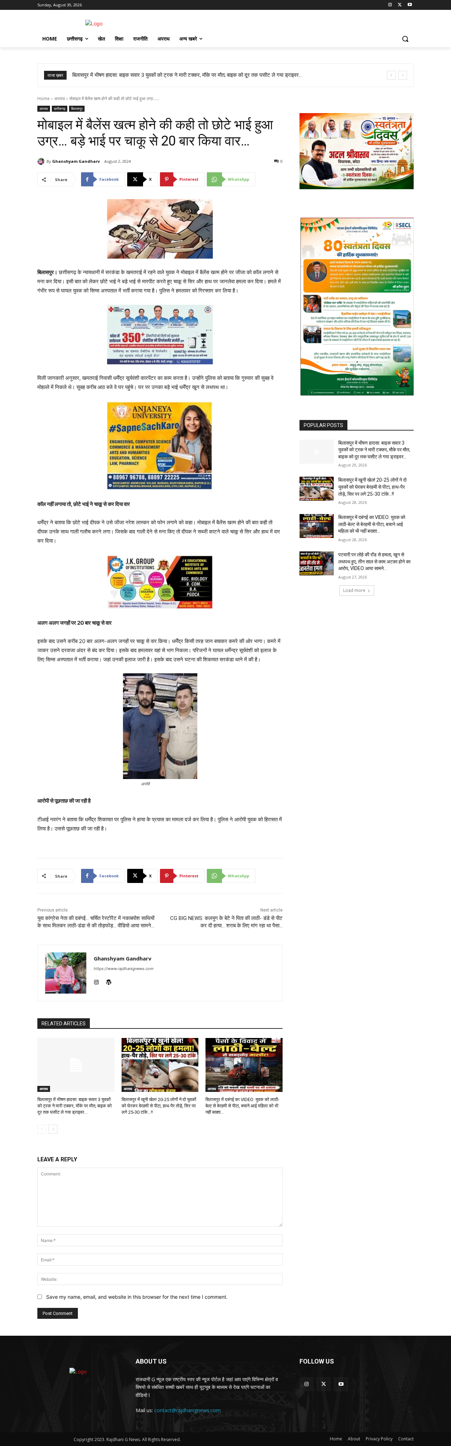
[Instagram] (390, 5)
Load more (354, 591)
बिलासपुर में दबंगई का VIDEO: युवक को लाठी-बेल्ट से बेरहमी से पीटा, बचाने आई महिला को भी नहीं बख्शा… (242, 1106)
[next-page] (53, 1129)
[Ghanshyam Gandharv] (42, 161)
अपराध (59, 98)
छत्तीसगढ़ (59, 108)
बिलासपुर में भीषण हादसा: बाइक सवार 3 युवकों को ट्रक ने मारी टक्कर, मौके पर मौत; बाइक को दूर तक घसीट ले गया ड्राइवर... (187, 75)
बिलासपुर (76, 108)
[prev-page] (41, 1129)
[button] (405, 38)
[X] (400, 5)
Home (43, 98)
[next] (402, 75)
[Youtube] (410, 5)
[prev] (391, 75)
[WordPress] (108, 980)
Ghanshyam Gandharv (76, 161)
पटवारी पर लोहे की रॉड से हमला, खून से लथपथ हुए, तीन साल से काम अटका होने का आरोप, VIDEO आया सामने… (374, 561)
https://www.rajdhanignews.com (124, 968)
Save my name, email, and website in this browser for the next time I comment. (137, 1297)
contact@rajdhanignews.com (187, 1410)
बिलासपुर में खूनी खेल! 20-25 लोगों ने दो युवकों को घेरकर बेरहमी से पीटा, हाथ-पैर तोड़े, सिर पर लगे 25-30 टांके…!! (159, 1106)
